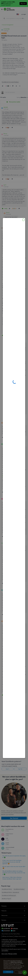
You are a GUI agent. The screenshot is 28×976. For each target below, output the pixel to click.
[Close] (23, 220)
